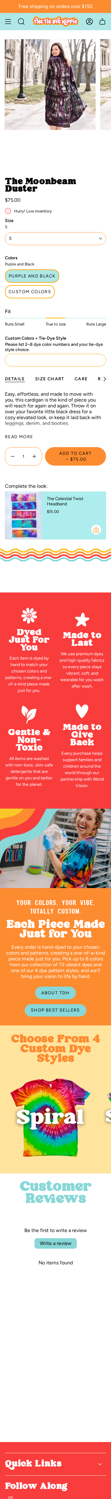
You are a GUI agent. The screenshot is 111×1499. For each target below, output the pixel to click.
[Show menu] (8, 21)
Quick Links (33, 1464)
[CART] (102, 21)
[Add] (96, 530)
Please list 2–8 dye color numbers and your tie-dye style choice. (54, 347)
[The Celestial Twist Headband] (23, 515)
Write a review (56, 1243)
